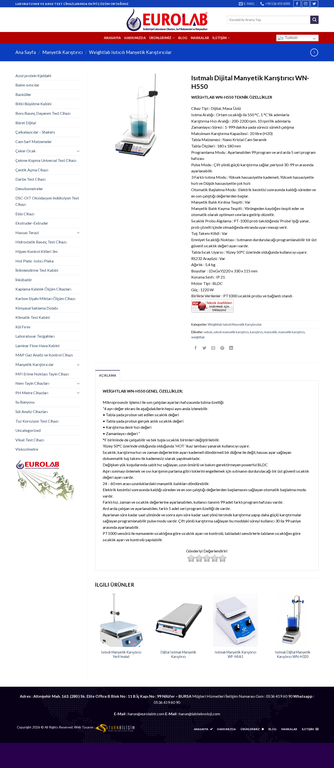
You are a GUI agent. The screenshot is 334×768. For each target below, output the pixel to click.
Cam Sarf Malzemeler (33, 141)
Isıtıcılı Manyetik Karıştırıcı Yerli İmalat (121, 654)
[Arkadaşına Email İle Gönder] (213, 348)
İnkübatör (23, 279)
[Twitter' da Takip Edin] (314, 3)
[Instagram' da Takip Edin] (306, 3)
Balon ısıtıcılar (27, 85)
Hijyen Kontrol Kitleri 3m (36, 251)
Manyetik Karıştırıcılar (34, 364)
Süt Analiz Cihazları (31, 411)
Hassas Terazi (27, 232)
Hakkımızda (135, 38)
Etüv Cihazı (24, 213)
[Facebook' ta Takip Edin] (297, 3)
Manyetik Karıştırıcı (62, 52)
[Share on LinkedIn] (231, 348)
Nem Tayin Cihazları (32, 383)
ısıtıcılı (208, 332)
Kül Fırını (22, 326)
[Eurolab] (167, 19)
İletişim (219, 38)
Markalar (200, 38)
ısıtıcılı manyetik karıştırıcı (231, 332)
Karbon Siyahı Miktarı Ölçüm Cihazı (45, 298)
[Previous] (95, 631)
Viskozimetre (26, 449)
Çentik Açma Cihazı (31, 169)
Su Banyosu (24, 402)
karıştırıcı (256, 332)
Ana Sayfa (25, 52)
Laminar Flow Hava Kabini (37, 345)
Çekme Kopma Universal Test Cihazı (45, 160)
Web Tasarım (83, 727)
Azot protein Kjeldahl (33, 75)
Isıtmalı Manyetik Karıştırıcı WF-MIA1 (235, 654)
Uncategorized (28, 430)
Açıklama (107, 375)
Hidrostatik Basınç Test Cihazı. (41, 241)
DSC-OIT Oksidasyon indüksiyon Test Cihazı (47, 201)
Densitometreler (29, 188)
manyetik (270, 332)
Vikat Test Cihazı (29, 439)
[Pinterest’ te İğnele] (222, 348)
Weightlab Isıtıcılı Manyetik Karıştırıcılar (130, 52)
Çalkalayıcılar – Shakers (35, 132)
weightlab (198, 337)
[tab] (107, 375)
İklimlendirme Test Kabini (36, 270)
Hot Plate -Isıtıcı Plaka (34, 261)
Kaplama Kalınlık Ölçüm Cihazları (43, 289)
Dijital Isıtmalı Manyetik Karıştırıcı (178, 654)
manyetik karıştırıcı (291, 332)
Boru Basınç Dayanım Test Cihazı (42, 113)
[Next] (318, 631)
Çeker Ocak (25, 150)
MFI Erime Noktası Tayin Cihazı (42, 374)
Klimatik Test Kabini (32, 317)
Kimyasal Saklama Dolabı (36, 308)
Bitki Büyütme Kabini (33, 103)
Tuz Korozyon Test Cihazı (36, 421)
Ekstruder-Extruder (31, 223)
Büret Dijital (25, 122)
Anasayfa (112, 38)
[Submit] (314, 20)
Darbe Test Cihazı (30, 179)
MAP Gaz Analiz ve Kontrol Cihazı (44, 355)
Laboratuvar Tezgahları (35, 336)
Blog (182, 38)
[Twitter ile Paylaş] (204, 348)
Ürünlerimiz (160, 38)
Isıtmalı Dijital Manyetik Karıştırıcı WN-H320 (292, 654)
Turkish (291, 38)
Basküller (23, 94)
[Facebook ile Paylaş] (196, 348)
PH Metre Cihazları (31, 392)
